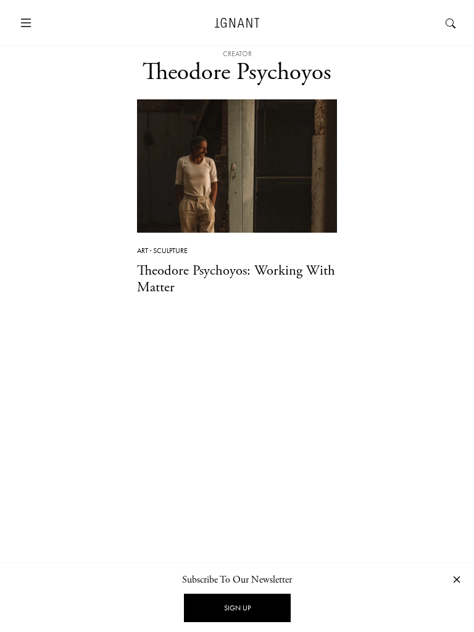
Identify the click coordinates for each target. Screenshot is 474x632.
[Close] (456, 579)
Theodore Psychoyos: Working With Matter (236, 279)
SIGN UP (237, 608)
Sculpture (170, 251)
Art (142, 251)
